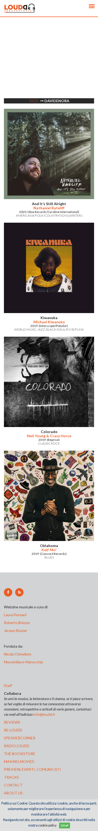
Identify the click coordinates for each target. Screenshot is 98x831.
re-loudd (13, 730)
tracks (11, 777)
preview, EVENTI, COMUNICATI (32, 769)
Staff (8, 685)
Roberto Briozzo (17, 622)
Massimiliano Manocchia (23, 662)
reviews (12, 722)
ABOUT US (13, 793)
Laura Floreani (16, 615)
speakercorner (19, 738)
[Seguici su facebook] (8, 592)
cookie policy (47, 825)
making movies (19, 761)
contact (13, 785)
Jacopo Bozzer (15, 630)
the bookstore (19, 753)
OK (63, 825)
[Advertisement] (49, 66)
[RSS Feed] (19, 592)
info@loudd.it (44, 714)
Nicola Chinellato (17, 654)
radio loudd (16, 745)
